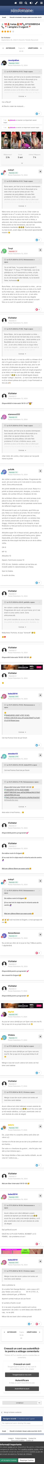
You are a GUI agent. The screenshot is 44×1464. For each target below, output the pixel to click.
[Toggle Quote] (5, 71)
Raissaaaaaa (28, 260)
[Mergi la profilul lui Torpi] (4, 251)
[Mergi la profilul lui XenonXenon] (4, 935)
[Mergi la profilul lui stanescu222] (4, 417)
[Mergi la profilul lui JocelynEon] (4, 63)
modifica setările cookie (29, 1449)
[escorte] (22, 667)
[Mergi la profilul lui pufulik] (4, 472)
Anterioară (10, 48)
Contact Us (32, 1438)
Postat (17, 65)
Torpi (25, 71)
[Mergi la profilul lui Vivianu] (4, 1037)
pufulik (11, 469)
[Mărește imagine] (22, 718)
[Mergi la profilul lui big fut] (4, 1014)
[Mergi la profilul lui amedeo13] (4, 756)
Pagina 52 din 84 (21, 49)
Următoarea (33, 48)
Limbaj (10, 1438)
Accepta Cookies (9, 1460)
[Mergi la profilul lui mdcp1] (4, 172)
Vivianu (26, 1092)
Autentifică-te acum (22, 1389)
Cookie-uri (29, 1440)
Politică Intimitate (21, 1438)
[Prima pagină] (3, 48)
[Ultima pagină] (41, 48)
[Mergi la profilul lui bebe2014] (4, 696)
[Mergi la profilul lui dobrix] (4, 1127)
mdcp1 (11, 170)
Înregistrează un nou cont (22, 1375)
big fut (26, 1046)
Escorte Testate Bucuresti (28, 40)
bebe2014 (28, 765)
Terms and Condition (17, 1440)
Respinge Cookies (26, 1460)
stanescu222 (14, 414)
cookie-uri (11, 1447)
